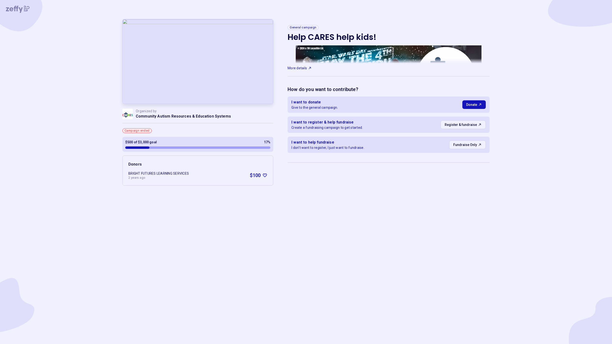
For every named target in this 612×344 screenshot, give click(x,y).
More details (297, 68)
